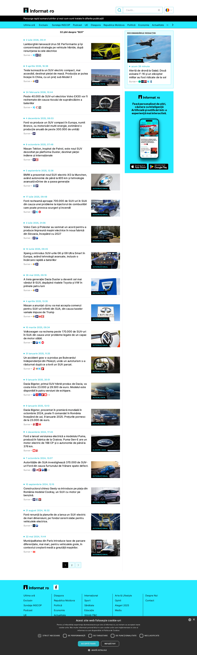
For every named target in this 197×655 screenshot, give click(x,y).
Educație (89, 610)
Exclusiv (43, 25)
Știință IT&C (90, 615)
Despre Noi (151, 595)
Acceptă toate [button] (88, 643)
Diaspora (96, 25)
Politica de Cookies (112, 630)
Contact (149, 600)
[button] (98, 650)
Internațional (91, 595)
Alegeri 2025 (122, 605)
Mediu (118, 610)
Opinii (118, 600)
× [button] (194, 619)
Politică (131, 25)
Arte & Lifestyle (123, 595)
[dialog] (98, 635)
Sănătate (89, 605)
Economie (143, 25)
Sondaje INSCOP (61, 25)
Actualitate (158, 25)
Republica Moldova (114, 25)
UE (86, 25)
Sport (87, 600)
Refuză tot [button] (110, 643)
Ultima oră (29, 25)
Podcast (77, 25)
